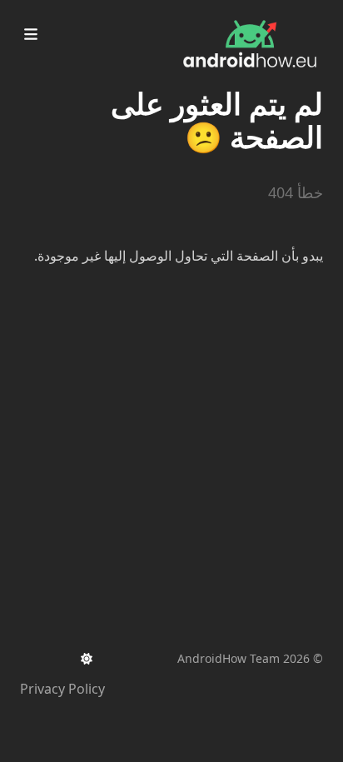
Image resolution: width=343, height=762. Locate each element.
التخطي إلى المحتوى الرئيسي (219, 15)
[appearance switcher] (87, 659)
